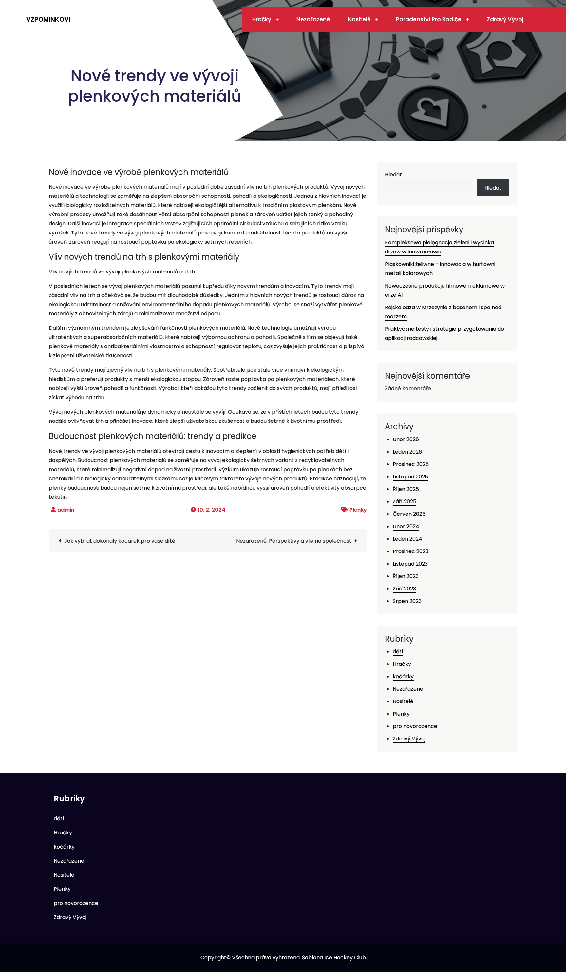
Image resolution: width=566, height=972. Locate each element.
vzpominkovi (48, 19)
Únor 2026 (406, 439)
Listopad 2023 (410, 564)
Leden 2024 (407, 539)
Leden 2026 (407, 452)
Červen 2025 (409, 514)
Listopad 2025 (410, 476)
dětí (398, 651)
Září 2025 (404, 501)
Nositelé (360, 19)
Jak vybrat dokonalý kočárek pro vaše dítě (119, 541)
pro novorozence (415, 726)
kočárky (403, 676)
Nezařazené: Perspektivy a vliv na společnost (293, 541)
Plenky (358, 510)
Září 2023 (404, 588)
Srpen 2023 (407, 601)
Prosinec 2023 (410, 551)
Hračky (262, 19)
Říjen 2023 (406, 576)
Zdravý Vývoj (505, 19)
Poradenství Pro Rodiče (429, 19)
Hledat (393, 174)
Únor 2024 (406, 526)
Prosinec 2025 (411, 464)
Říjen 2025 (406, 489)
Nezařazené (313, 19)
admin (65, 510)
